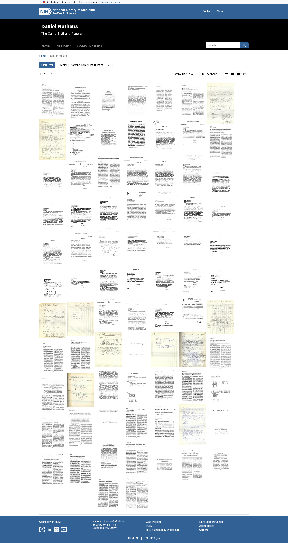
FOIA (149, 525)
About (220, 11)
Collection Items (89, 45)
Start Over (47, 65)
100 (209, 74)
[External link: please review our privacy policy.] (42, 529)
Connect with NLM (50, 521)
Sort (183, 74)
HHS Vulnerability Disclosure (163, 529)
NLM (131, 538)
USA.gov (155, 538)
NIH (138, 538)
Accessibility (206, 525)
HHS (145, 538)
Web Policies (154, 521)
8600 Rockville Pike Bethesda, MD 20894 (105, 526)
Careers (203, 529)
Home (46, 45)
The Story (62, 45)
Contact (207, 11)
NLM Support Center (211, 521)
